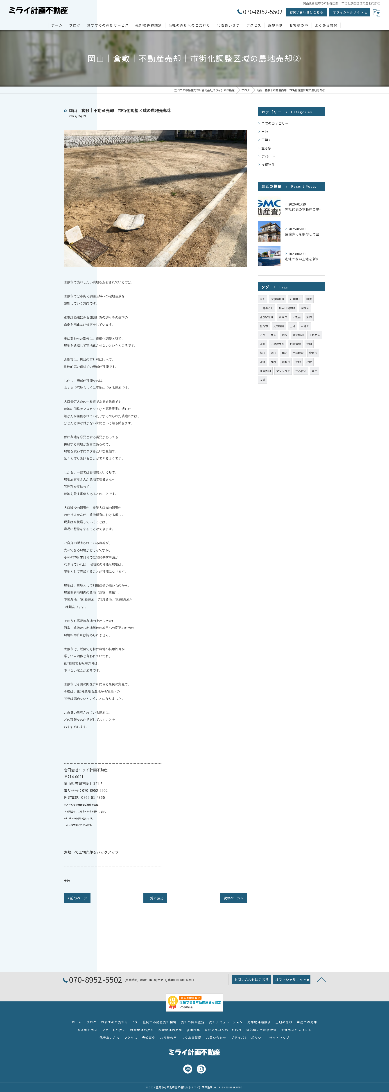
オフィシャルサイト (348, 12)
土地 (67, 881)
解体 (309, 317)
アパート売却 (268, 335)
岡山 (273, 353)
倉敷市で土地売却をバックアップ (91, 852)
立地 (298, 362)
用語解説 (298, 353)
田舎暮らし (267, 308)
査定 (314, 371)
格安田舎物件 (287, 308)
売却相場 (279, 326)
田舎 (309, 299)
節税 (284, 335)
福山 (262, 353)
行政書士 (295, 299)
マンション (283, 371)
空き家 (266, 148)
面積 (273, 362)
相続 (309, 362)
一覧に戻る (155, 898)
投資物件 (268, 164)
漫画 (262, 344)
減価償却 (298, 335)
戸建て (266, 139)
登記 (284, 353)
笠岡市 (264, 326)
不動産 (297, 317)
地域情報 (295, 344)
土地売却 (314, 335)
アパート (268, 156)
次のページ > (233, 898)
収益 (262, 380)
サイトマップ (279, 1037)
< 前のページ (77, 898)
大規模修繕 (278, 299)
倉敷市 (313, 353)
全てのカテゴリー (275, 123)
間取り (286, 362)
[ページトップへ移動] (321, 979)
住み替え (300, 371)
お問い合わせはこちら (306, 12)
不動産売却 (278, 344)
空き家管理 (267, 317)
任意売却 (265, 371)
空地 (262, 362)
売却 (262, 299)
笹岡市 (283, 317)
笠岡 (309, 344)
